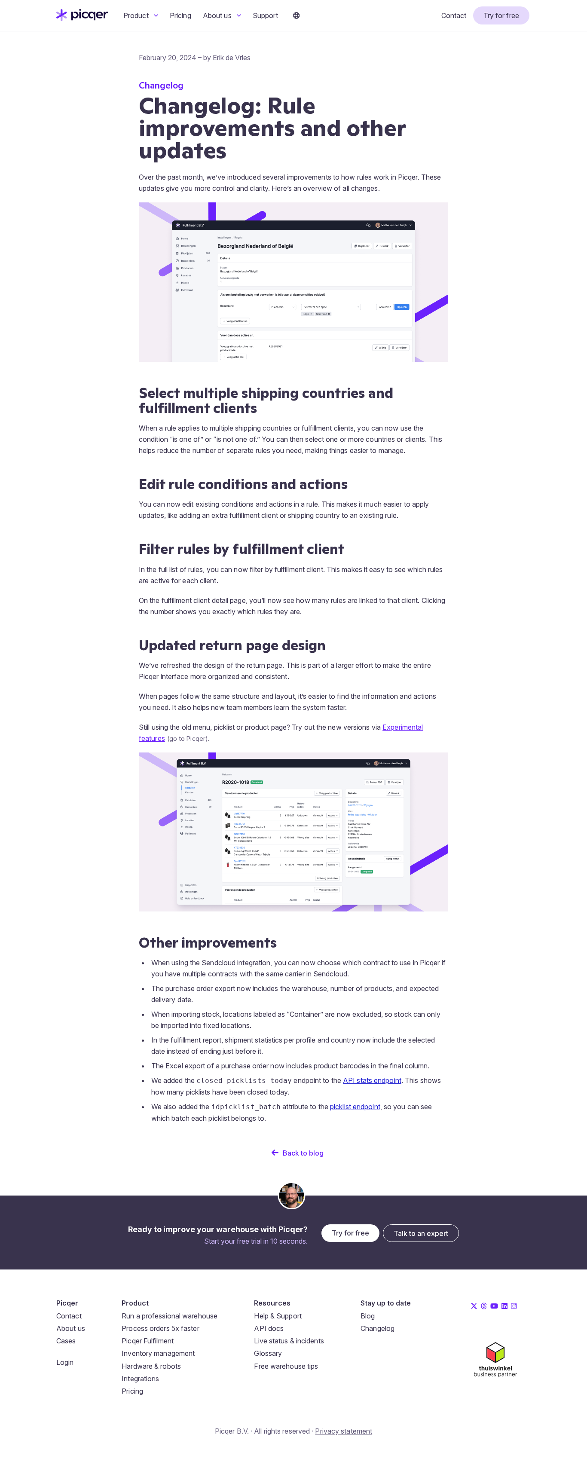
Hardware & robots (151, 1366)
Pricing (180, 15)
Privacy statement (343, 1431)
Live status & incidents (289, 1340)
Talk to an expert (421, 1233)
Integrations (140, 1378)
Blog (368, 1316)
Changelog (377, 1328)
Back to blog (303, 1153)
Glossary (268, 1353)
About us (218, 15)
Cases (66, 1340)
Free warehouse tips (286, 1366)
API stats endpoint (372, 1080)
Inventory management (158, 1353)
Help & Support (277, 1316)
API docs (269, 1328)
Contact (454, 15)
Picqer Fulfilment (148, 1340)
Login (65, 1362)
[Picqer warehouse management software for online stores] (82, 18)
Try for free (501, 15)
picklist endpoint (355, 1106)
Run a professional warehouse (169, 1316)
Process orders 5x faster (160, 1328)
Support (265, 15)
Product (136, 15)
